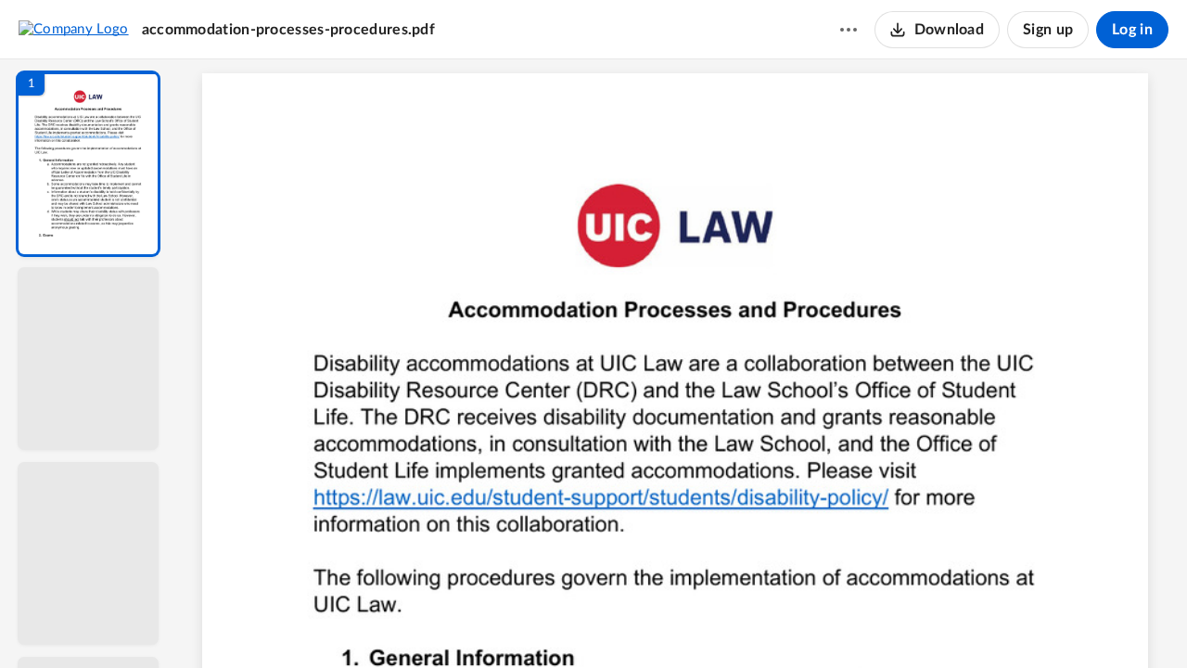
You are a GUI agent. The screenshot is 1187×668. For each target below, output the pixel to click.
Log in (1132, 29)
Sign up (1048, 29)
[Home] (74, 28)
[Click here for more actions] (848, 29)
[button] (88, 163)
